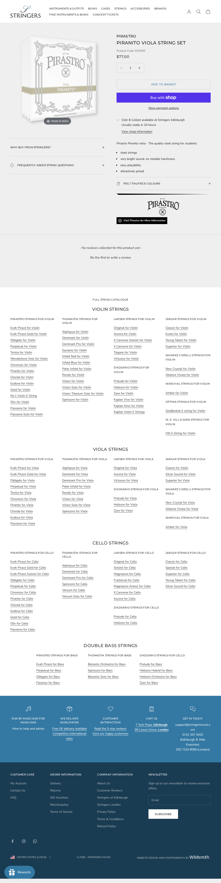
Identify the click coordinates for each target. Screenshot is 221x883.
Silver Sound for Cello (180, 586)
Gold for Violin (20, 390)
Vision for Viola (72, 499)
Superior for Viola (177, 480)
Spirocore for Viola (74, 511)
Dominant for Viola (75, 474)
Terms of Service (61, 812)
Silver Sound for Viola (180, 474)
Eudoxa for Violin (22, 383)
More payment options (163, 108)
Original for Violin (126, 328)
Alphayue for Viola (74, 468)
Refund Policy (106, 826)
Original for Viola (125, 468)
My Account (18, 783)
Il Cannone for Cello (127, 592)
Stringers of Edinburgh (112, 798)
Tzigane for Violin (125, 352)
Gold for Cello (19, 617)
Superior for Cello (177, 574)
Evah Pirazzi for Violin (24, 328)
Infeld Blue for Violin (76, 362)
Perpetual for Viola (23, 486)
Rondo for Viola (73, 493)
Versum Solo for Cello (77, 596)
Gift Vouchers (59, 798)
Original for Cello (125, 562)
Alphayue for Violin (75, 332)
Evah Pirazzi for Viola (24, 468)
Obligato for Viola (22, 480)
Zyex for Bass (149, 683)
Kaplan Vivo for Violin (128, 400)
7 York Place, (151, 725)
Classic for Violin (177, 328)
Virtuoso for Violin (126, 359)
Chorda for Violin (21, 377)
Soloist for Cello (125, 568)
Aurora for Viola (125, 474)
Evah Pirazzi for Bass (50, 664)
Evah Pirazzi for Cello (24, 562)
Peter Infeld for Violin (76, 369)
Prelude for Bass (151, 664)
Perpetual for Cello (23, 586)
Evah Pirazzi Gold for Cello (28, 568)
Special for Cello (177, 568)
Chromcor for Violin (23, 365)
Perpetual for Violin (23, 346)
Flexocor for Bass (48, 683)
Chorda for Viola (21, 511)
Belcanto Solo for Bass (103, 677)
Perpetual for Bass (48, 670)
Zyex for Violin (123, 393)
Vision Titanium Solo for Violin (83, 394)
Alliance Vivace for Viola (182, 509)
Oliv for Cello (19, 623)
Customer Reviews (109, 790)
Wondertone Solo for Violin (29, 359)
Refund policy (59, 805)
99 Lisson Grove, (152, 730)
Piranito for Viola (21, 505)
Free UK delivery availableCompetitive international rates (69, 734)
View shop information (137, 131)
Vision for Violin (73, 381)
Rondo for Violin (73, 375)
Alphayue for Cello (74, 565)
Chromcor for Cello (23, 592)
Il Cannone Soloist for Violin (133, 340)
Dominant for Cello (75, 571)
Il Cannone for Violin (128, 346)
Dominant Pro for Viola (77, 480)
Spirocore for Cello (74, 584)
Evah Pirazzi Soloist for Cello (29, 574)
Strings (120, 8)
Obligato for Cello (22, 580)
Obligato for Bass (48, 677)
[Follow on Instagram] (24, 841)
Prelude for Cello (125, 617)
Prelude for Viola (125, 498)
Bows (92, 8)
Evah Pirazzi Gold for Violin (28, 334)
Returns (55, 790)
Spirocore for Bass (100, 670)
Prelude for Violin (125, 381)
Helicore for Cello (125, 623)
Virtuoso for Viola (126, 480)
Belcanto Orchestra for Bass (107, 664)
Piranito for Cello (21, 599)
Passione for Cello (22, 629)
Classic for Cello (176, 562)
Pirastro (126, 36)
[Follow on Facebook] (12, 841)
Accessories (140, 8)
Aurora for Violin (125, 334)
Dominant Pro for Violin (78, 344)
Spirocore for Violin (75, 400)
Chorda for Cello (21, 605)
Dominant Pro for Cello (77, 578)
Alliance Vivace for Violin (182, 375)
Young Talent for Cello (181, 580)
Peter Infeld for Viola (76, 486)
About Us (103, 783)
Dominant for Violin (75, 338)
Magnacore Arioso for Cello (132, 586)
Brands (160, 8)
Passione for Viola (22, 523)
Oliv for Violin (19, 402)
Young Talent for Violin (181, 340)
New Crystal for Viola (180, 503)
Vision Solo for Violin (76, 387)
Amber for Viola (176, 527)
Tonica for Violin (21, 352)
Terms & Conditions (110, 819)
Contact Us (17, 790)
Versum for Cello (73, 590)
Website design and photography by (174, 857)
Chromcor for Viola (23, 499)
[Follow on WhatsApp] (35, 841)
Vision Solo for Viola (76, 505)
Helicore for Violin (126, 387)
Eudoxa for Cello (21, 611)
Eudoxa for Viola (21, 517)
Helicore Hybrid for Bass (156, 670)
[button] (110, 257)
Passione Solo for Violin (26, 414)
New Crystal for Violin (181, 369)
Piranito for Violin (22, 371)
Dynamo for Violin (74, 350)
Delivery (55, 783)
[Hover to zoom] (57, 80)
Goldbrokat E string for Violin (185, 411)
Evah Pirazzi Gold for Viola (28, 474)
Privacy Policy (106, 812)
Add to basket (163, 84)
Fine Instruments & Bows (68, 14)
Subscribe (163, 814)
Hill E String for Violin (180, 433)
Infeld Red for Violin (75, 356)
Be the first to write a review (110, 257)
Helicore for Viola (125, 504)
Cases (105, 8)
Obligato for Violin (22, 340)
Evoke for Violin (176, 334)
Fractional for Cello (126, 580)
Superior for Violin (178, 346)
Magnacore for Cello (127, 574)
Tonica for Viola (20, 493)
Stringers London (109, 805)
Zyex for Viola (123, 511)
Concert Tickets (106, 14)
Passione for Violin (23, 408)
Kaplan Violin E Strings (129, 412)
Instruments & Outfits (66, 8)
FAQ (13, 798)
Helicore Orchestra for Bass (158, 677)
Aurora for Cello (125, 599)
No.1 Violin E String (23, 396)
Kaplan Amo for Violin (129, 406)
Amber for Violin (177, 393)
